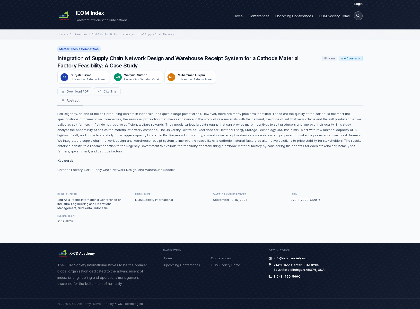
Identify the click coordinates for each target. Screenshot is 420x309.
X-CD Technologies (128, 304)
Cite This (110, 91)
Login (358, 4)
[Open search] (358, 15)
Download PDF (77, 91)
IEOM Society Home (334, 16)
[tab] (70, 100)
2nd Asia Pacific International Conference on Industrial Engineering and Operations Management (106, 34)
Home (238, 16)
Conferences (259, 16)
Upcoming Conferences (294, 16)
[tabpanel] (210, 141)
